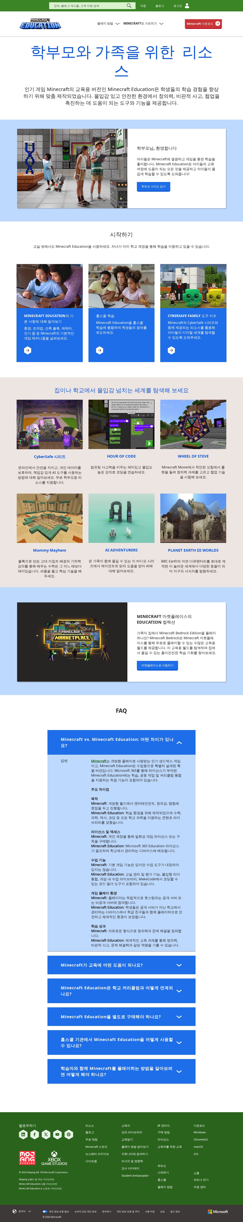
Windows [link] (200, 1132)
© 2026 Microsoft (52, 1217)
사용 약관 (150, 1211)
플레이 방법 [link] (165, 1187)
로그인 (178, 6)
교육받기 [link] (127, 1139)
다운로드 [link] (199, 1125)
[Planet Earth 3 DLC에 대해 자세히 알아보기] (193, 518)
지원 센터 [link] (200, 1187)
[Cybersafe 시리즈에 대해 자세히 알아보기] (50, 424)
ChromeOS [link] (201, 1139)
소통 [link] (196, 1173)
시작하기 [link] (163, 1172)
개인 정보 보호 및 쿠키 (128, 1211)
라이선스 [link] (163, 1139)
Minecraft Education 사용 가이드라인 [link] (38, 1184)
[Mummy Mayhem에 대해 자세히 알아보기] (50, 518)
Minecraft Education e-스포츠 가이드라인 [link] (40, 1188)
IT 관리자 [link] (164, 1125)
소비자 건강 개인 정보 (85, 1211)
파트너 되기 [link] (201, 1180)
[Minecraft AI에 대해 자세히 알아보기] (121, 518)
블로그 (159, 6)
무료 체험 (91, 1139)
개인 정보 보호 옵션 (58, 1211)
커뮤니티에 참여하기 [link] (135, 1154)
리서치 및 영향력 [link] (132, 1161)
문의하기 (106, 1211)
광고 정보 (175, 1211)
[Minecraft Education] (40, 24)
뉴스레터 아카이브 (97, 1154)
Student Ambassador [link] (135, 1175)
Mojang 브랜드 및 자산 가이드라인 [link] (36, 1179)
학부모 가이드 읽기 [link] (153, 186)
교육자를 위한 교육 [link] (170, 1146)
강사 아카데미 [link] (130, 1168)
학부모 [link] (162, 1166)
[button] (121, 742)
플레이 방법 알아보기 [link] (135, 1146)
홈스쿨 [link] (162, 1180)
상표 (162, 1211)
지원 (143, 6)
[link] (203, 23)
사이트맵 (91, 1161)
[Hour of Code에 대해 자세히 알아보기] (121, 424)
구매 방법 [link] (164, 1132)
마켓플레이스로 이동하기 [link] (157, 665)
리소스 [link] (89, 1125)
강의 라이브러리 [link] (132, 1132)
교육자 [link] (126, 1125)
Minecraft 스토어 (96, 1146)
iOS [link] (196, 1154)
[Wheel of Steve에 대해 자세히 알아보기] (193, 424)
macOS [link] (198, 1146)
